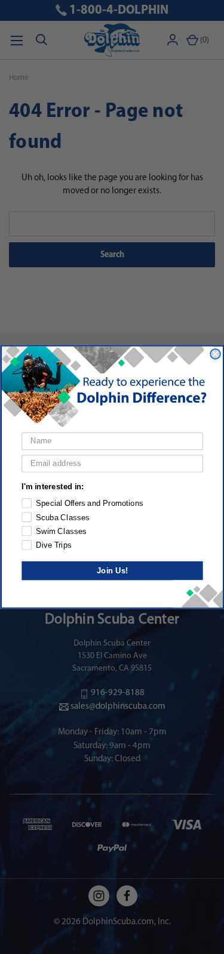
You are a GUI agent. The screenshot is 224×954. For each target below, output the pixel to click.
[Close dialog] (215, 354)
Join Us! (112, 570)
